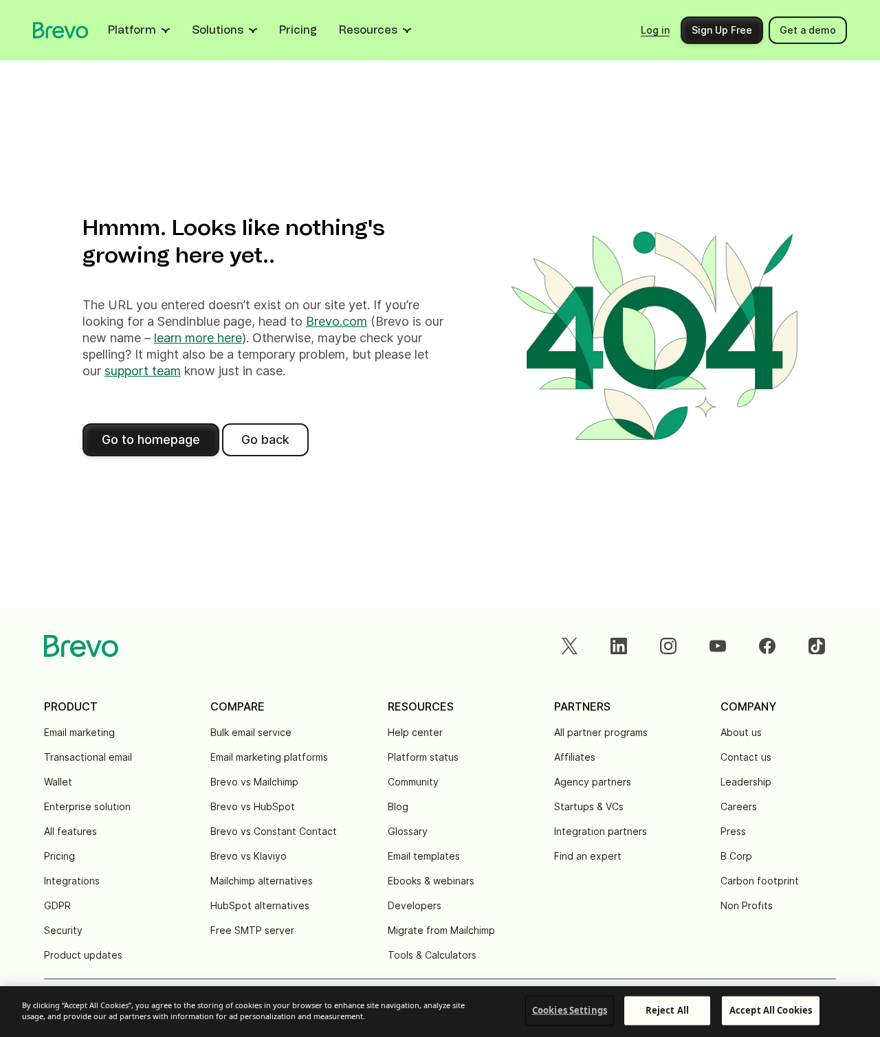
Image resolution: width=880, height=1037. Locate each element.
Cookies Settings (569, 1010)
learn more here (198, 338)
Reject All (667, 1010)
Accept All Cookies (770, 1010)
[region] (440, 1011)
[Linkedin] (619, 646)
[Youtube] (717, 646)
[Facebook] (767, 646)
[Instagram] (668, 646)
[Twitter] (569, 646)
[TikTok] (817, 646)
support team (142, 371)
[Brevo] (61, 30)
